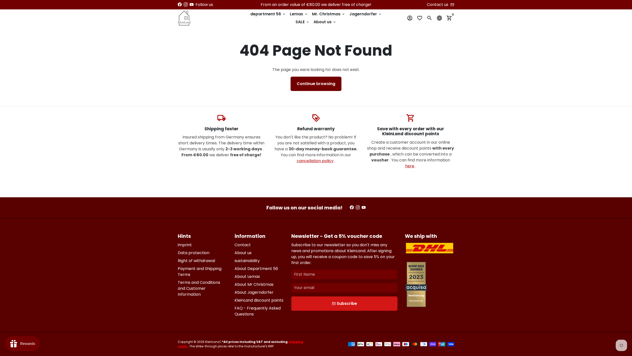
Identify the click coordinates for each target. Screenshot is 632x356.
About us (325, 22)
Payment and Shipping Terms (199, 271)
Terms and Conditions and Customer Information (199, 288)
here (409, 166)
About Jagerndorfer (254, 292)
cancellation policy (315, 161)
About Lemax (247, 276)
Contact (243, 245)
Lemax (299, 14)
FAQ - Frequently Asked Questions (258, 311)
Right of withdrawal (196, 261)
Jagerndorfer (365, 14)
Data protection (193, 253)
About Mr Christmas (254, 284)
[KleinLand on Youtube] (192, 4)
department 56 (268, 14)
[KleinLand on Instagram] (186, 4)
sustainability (247, 261)
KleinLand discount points (259, 300)
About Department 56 (256, 268)
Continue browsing (316, 84)
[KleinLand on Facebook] (180, 4)
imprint (185, 245)
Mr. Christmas (328, 14)
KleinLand (212, 342)
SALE (303, 22)
